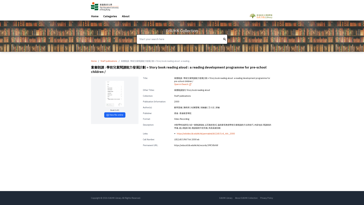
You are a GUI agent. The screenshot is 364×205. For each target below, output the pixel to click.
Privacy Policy (266, 198)
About (126, 16)
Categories (110, 16)
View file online (116, 114)
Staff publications (109, 61)
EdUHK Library (225, 198)
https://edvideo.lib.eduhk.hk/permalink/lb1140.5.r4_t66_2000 (206, 133)
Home (95, 16)
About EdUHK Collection (246, 198)
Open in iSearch (181, 84)
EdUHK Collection (182, 30)
